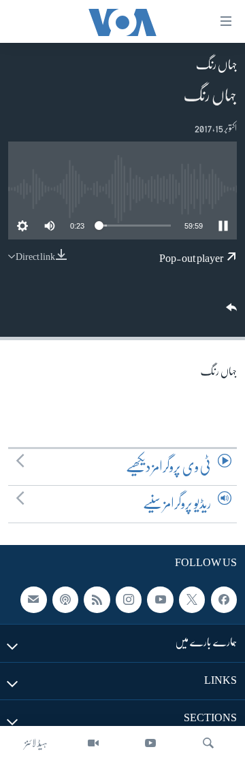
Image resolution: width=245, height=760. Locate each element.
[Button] (230, 312)
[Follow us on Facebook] (224, 600)
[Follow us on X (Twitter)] (192, 600)
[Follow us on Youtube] (160, 600)
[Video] (93, 743)
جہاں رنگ (216, 64)
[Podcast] (65, 600)
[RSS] (97, 600)
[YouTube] (150, 743)
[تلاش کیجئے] (208, 743)
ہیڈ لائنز (36, 743)
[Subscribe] (33, 600)
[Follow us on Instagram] (129, 600)
